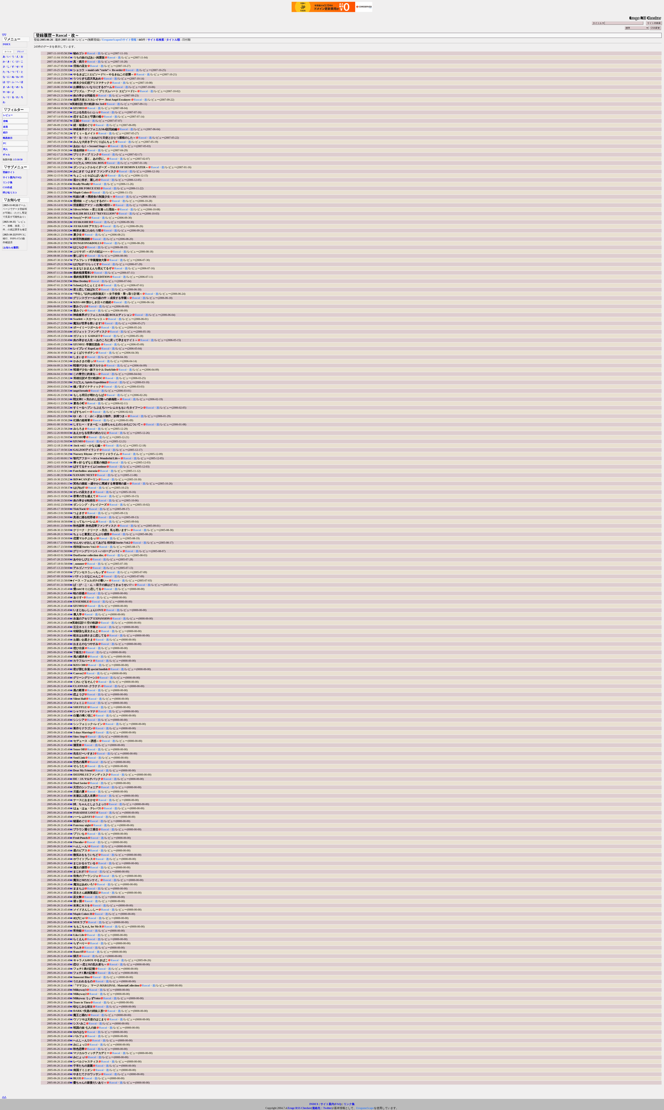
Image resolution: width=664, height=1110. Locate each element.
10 (18, 159)
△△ (4, 1096)
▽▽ (4, 34)
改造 (5, 126)
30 (21, 159)
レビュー (8, 115)
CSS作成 (7, 187)
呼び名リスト (10, 192)
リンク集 (7, 182)
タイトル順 (173, 39)
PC (4, 143)
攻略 (5, 121)
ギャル (6, 154)
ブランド (20, 52)
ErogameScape (365, 1108)
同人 (5, 149)
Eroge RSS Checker (299, 1108)
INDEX (6, 44)
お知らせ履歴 (11, 247)
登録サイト (9, 172)
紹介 (5, 132)
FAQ (18, 177)
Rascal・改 (93, 53)
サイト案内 (9, 177)
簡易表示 (7, 138)
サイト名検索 (155, 39)
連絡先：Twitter (322, 1108)
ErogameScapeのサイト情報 (119, 39)
